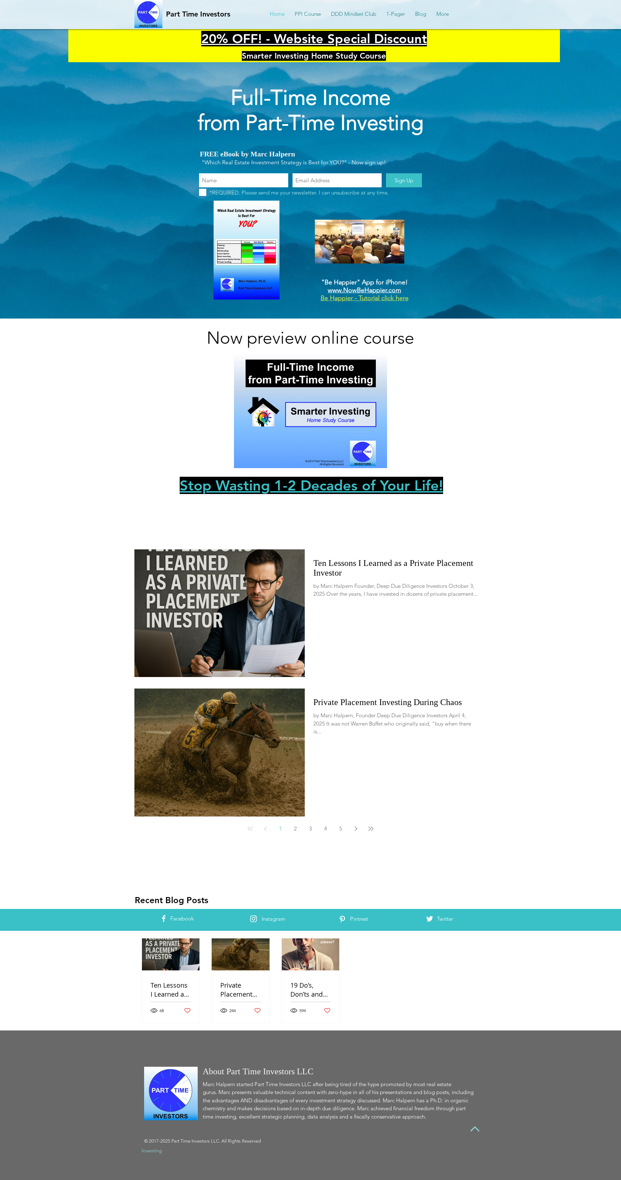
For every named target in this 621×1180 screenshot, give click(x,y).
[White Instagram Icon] (253, 918)
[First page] (250, 828)
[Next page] (355, 828)
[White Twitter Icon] (429, 918)
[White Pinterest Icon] (342, 919)
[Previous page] (265, 828)
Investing (152, 1151)
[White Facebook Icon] (163, 918)
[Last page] (370, 828)
